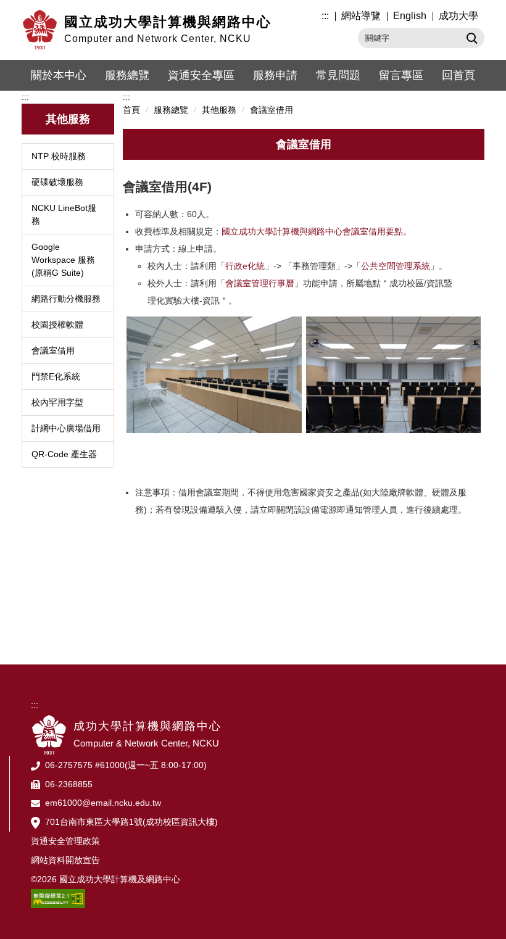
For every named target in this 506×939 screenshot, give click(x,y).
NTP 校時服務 (58, 156)
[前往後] (214, 321)
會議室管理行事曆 (259, 283)
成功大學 (458, 15)
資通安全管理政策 (65, 841)
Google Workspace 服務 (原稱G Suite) (63, 260)
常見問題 (338, 75)
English (409, 15)
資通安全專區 (201, 75)
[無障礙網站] (58, 898)
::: (325, 15)
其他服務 (219, 110)
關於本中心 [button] (58, 75)
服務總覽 (127, 75)
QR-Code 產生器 (64, 454)
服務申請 (275, 75)
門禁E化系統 (55, 376)
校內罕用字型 (57, 402)
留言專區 (401, 75)
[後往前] (393, 321)
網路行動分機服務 (66, 299)
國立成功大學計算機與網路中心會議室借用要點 (312, 231)
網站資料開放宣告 (65, 860)
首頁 (131, 110)
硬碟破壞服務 (57, 182)
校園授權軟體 (57, 324)
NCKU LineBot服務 (63, 214)
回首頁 (458, 75)
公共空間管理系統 (395, 266)
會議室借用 (53, 350)
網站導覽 (361, 15)
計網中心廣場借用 (66, 428)
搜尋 (470, 37)
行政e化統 (245, 266)
